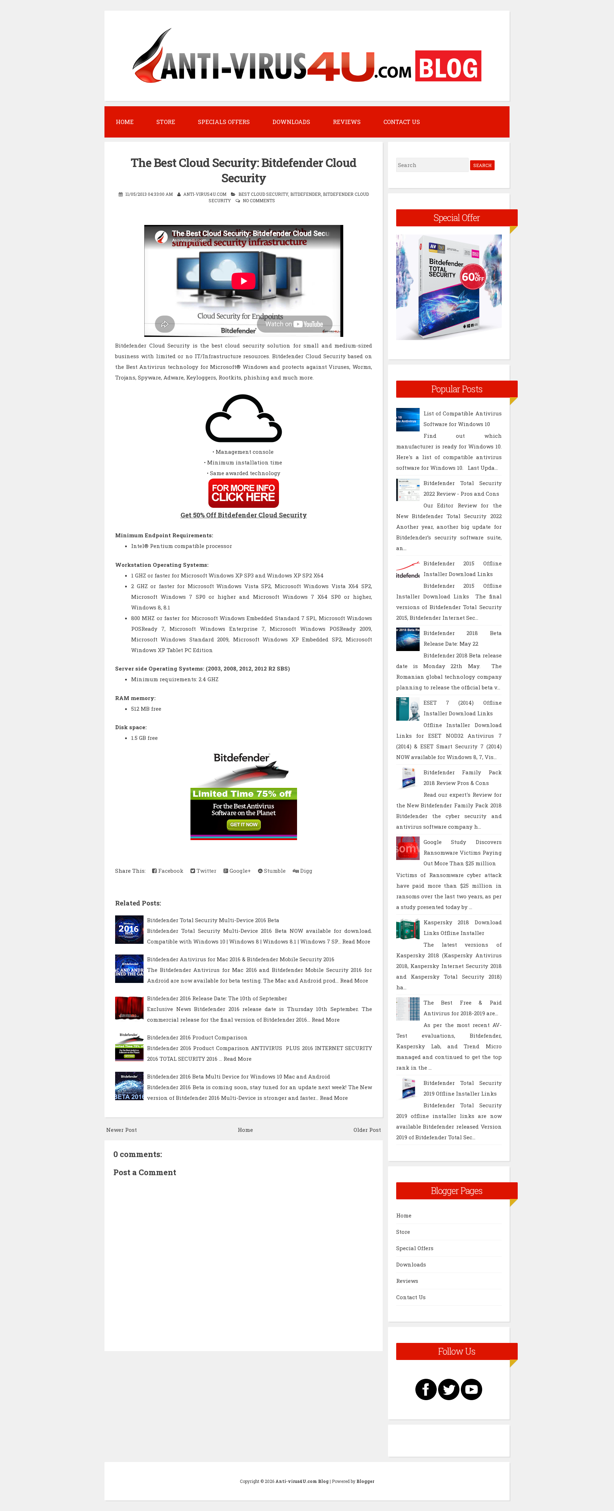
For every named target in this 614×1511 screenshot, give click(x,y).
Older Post (367, 1129)
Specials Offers (224, 121)
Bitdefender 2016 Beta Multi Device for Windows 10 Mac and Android (238, 1076)
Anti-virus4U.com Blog (302, 1481)
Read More (356, 941)
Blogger (365, 1481)
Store (165, 121)
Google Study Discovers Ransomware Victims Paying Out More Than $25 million (463, 852)
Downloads (291, 121)
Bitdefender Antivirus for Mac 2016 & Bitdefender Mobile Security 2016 (240, 959)
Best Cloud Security (263, 194)
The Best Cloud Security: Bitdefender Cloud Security (243, 170)
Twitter (205, 870)
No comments (259, 200)
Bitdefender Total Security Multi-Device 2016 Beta (213, 920)
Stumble (274, 870)
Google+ (239, 870)
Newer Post (121, 1129)
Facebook (170, 870)
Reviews (347, 121)
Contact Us (401, 121)
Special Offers (414, 1248)
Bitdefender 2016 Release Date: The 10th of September (217, 998)
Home (125, 121)
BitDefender (305, 194)
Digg (305, 870)
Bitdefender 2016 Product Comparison (197, 1037)
